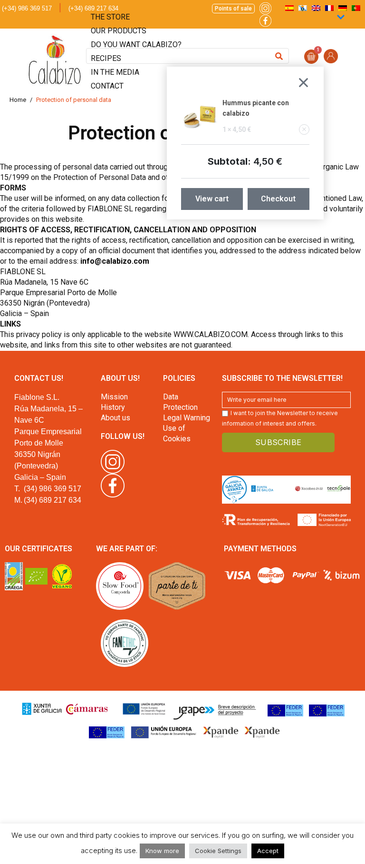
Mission (114, 396)
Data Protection (180, 402)
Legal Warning (186, 417)
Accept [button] (268, 850)
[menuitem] (356, 7)
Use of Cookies (177, 433)
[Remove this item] (304, 129)
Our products (118, 30)
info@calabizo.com (114, 261)
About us (115, 417)
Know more (162, 850)
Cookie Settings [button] (218, 850)
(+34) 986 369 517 (27, 8)
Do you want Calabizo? (136, 44)
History (113, 407)
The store (110, 16)
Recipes (106, 58)
